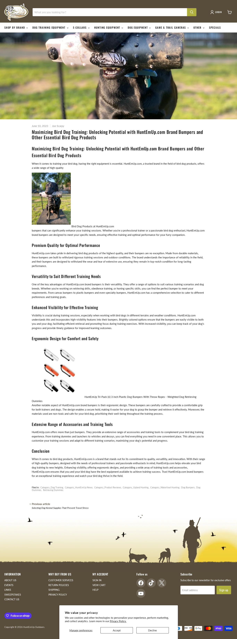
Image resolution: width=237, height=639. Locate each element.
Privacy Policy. (118, 621)
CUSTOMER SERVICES (60, 580)
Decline (152, 630)
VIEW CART (98, 585)
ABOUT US (10, 580)
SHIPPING (54, 589)
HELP (95, 589)
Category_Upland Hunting (136, 487)
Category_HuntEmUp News (79, 487)
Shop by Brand (15, 27)
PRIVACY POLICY (57, 594)
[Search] (191, 12)
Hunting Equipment (107, 27)
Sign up (223, 590)
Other (197, 27)
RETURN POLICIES (58, 585)
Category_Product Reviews (107, 487)
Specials (215, 27)
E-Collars (80, 27)
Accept (117, 630)
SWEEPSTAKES (12, 594)
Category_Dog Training (51, 487)
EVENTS (8, 585)
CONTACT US (11, 599)
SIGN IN (96, 580)
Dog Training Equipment (49, 27)
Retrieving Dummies (53, 490)
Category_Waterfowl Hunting (164, 487)
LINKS (7, 589)
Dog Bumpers (188, 487)
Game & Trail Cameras (171, 27)
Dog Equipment (138, 27)
